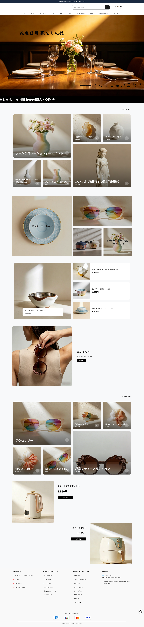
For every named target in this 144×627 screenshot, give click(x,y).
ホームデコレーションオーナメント (24, 576)
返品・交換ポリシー (81, 13)
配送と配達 (70, 13)
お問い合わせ (47, 579)
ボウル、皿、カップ (20, 587)
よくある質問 (53, 13)
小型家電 (17, 579)
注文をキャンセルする (50, 591)
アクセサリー (18, 583)
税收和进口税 (92, 13)
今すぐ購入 (65, 497)
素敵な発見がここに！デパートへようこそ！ (72, 2)
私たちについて (43, 13)
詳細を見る (81, 360)
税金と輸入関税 (48, 587)
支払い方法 (62, 13)
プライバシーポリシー (80, 579)
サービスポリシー (78, 591)
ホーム (25, 13)
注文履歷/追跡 (116, 13)
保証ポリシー (77, 602)
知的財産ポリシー (78, 595)
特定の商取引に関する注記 (104, 13)
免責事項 (76, 598)
